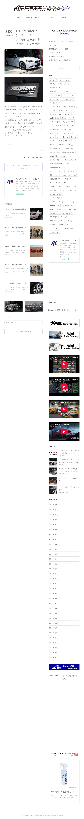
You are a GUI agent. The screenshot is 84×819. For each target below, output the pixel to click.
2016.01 (53, 657)
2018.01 (53, 539)
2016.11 (53, 608)
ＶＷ (70, 145)
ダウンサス (65, 80)
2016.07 (53, 628)
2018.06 (53, 515)
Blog (18, 17)
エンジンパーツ (56, 171)
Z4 (65, 137)
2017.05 (53, 579)
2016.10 (53, 613)
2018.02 (53, 534)
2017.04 (53, 583)
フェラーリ (55, 95)
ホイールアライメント (58, 190)
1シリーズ (55, 122)
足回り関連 (55, 179)
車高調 (67, 179)
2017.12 (53, 544)
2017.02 (53, 593)
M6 (71, 118)
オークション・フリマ (59, 91)
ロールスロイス (56, 103)
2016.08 (53, 623)
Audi (68, 110)
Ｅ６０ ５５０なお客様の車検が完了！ (17, 209)
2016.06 (53, 633)
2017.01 (53, 598)
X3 (52, 141)
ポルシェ (68, 148)
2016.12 (53, 603)
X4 (60, 141)
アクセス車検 (51, 17)
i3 (52, 137)
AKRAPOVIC (67, 205)
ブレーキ (70, 171)
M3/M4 (54, 118)
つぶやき (68, 228)
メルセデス (55, 148)
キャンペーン (56, 114)
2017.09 (53, 559)
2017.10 (53, 554)
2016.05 (53, 638)
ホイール (54, 129)
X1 (74, 137)
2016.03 (53, 648)
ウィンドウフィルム (58, 183)
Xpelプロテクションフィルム (61, 213)
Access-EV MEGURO (33, 17)
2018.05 (53, 520)
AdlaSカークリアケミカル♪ (60, 84)
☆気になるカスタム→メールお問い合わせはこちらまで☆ (23, 167)
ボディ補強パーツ (57, 167)
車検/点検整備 (68, 152)
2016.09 (53, 618)
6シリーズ (55, 133)
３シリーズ (55, 126)
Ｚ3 (65, 95)
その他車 (54, 152)
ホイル (73, 107)
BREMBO (54, 205)
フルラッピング (56, 110)
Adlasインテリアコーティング (61, 221)
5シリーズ (66, 129)
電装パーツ (55, 175)
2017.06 (53, 574)
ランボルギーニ (67, 99)
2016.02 (53, 652)
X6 (52, 145)
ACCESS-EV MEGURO (23, 331)
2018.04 (53, 524)
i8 (58, 137)
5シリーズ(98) (8, 145)
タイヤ (74, 190)
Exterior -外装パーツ (58, 160)
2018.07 (53, 510)
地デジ (53, 80)
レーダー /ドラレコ (58, 198)
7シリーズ (68, 133)
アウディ (54, 99)
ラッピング (55, 228)
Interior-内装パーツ (58, 156)
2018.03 (53, 529)
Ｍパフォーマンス (57, 209)
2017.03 (53, 588)
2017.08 (53, 564)
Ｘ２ (73, 95)
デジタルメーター (57, 202)
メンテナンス (70, 186)
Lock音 (72, 209)
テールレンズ (56, 194)
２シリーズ (68, 122)
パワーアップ (55, 186)
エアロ (73, 160)
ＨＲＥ (70, 202)
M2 (67, 114)
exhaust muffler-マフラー (60, 164)
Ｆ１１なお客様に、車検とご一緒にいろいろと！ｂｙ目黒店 (24, 283)
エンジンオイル (70, 175)
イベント (54, 232)
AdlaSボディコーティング (59, 217)
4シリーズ (69, 126)
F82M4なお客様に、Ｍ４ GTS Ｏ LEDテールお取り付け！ (25, 246)
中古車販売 (55, 88)
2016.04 (53, 643)
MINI (61, 145)
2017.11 (53, 549)
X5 (67, 141)
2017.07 (53, 569)
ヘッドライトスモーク (59, 224)
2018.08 (53, 505)
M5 (64, 118)
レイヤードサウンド (58, 107)
